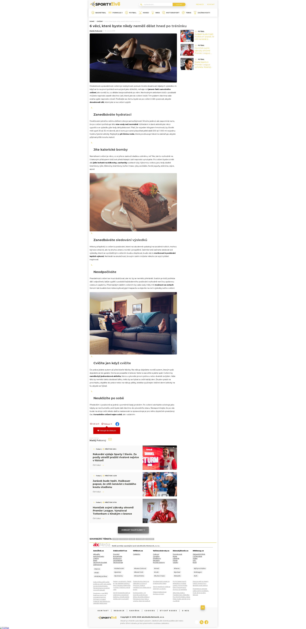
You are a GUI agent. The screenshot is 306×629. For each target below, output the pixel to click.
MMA (158, 13)
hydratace (123, 539)
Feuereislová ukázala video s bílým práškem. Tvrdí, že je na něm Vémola (201, 592)
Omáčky (156, 556)
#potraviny (118, 576)
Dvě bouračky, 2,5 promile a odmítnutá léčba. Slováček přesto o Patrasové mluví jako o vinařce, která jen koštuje (141, 597)
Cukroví (156, 554)
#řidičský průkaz (100, 576)
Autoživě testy (98, 556)
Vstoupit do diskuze (107, 431)
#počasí (177, 572)
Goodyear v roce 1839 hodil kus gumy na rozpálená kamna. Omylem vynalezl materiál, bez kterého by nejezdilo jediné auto (101, 598)
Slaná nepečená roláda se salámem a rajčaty (161, 588)
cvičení (115, 539)
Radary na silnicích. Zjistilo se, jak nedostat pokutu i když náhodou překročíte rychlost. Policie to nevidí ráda (122, 585)
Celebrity (136, 554)
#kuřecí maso (159, 576)
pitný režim (140, 539)
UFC (194, 560)
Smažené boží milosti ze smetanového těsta (161, 582)
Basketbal (101, 13)
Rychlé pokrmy (159, 562)
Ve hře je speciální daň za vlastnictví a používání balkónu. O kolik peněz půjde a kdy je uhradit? (121, 596)
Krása (175, 556)
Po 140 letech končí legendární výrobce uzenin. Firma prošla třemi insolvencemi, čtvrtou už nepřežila (180, 585)
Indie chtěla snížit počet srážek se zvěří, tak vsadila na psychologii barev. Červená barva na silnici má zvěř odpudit (102, 586)
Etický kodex (168, 611)
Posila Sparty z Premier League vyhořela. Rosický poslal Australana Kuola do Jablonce (203, 67)
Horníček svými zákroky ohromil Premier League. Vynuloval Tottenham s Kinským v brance (113, 510)
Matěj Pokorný (96, 31)
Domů (92, 21)
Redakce (119, 611)
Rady (95, 560)
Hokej (146, 13)
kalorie (131, 539)
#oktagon (198, 572)
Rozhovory (117, 558)
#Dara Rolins (139, 576)
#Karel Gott (138, 572)
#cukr (156, 572)
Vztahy (175, 562)
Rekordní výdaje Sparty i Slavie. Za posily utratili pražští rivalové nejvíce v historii (116, 457)
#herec (177, 568)
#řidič (96, 573)
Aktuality (96, 554)
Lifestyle (176, 558)
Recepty (156, 560)
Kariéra (134, 611)
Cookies (150, 611)
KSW (195, 562)
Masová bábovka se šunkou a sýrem (159, 593)
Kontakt (103, 611)
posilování (149, 539)
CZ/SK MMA (197, 556)
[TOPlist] (4, 628)
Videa (195, 558)
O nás (185, 611)
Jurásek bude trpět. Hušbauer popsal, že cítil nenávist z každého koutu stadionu (114, 484)
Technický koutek (100, 562)
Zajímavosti (204, 13)
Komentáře (117, 556)
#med (156, 568)
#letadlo (177, 576)
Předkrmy (157, 558)
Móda (175, 560)
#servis (97, 569)
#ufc (195, 576)
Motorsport (172, 13)
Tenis (188, 13)
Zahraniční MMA (199, 554)
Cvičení (100, 21)
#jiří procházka (199, 568)
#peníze (117, 572)
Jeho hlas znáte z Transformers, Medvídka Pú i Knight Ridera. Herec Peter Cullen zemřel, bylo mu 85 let (181, 597)
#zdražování (119, 568)
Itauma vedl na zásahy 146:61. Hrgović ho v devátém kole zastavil (200, 583)
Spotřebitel (117, 560)
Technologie (118, 562)
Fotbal (133, 13)
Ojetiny (96, 558)
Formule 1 (118, 13)
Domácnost (177, 554)
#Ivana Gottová (140, 568)
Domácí (116, 554)
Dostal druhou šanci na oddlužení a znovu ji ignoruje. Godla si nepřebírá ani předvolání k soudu (142, 585)
